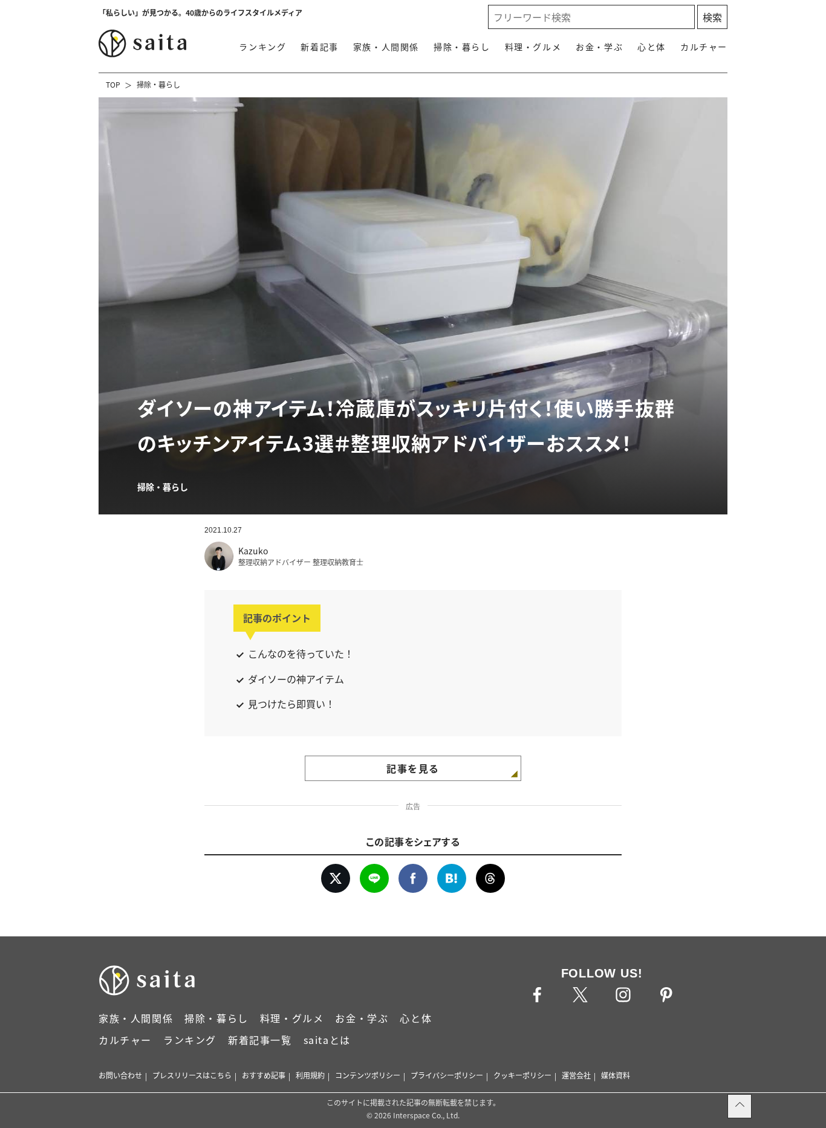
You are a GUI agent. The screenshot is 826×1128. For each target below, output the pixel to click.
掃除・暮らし (462, 47)
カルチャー (703, 47)
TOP (113, 84)
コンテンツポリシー (367, 1075)
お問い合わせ (120, 1075)
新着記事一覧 (260, 1039)
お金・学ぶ (599, 47)
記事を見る (413, 768)
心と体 (651, 47)
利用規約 (310, 1075)
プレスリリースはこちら (192, 1075)
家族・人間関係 (386, 47)
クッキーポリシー (522, 1075)
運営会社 (576, 1075)
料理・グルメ (533, 47)
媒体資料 (615, 1075)
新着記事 (319, 47)
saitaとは (327, 1039)
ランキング (262, 47)
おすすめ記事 (263, 1075)
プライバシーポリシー (447, 1075)
